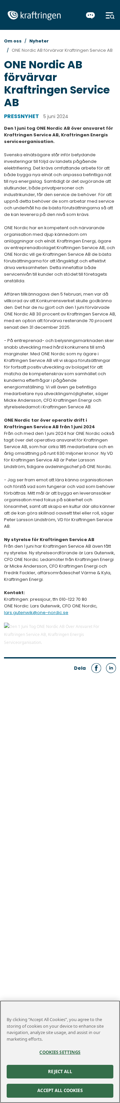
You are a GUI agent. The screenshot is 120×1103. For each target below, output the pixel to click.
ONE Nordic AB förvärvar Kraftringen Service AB (62, 50)
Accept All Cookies (59, 1090)
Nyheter (39, 41)
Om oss (13, 41)
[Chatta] (90, 15)
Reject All (60, 1071)
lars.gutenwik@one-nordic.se (36, 612)
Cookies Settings (59, 1052)
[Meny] (110, 15)
